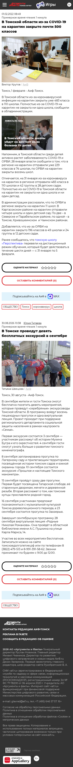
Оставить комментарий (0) (37, 280)
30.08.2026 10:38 (11, 323)
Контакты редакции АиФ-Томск (26, 629)
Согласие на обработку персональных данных (31, 707)
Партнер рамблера (32, 750)
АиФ (25, 84)
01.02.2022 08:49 (11, 14)
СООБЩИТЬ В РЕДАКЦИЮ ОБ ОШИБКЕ (28, 639)
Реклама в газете (15, 634)
